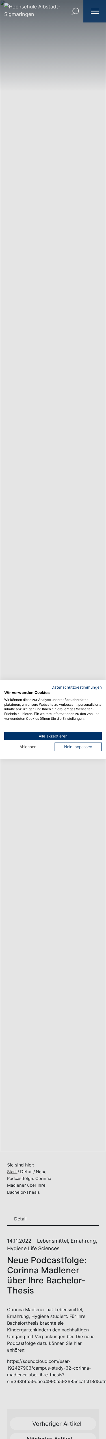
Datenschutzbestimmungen (76, 687)
